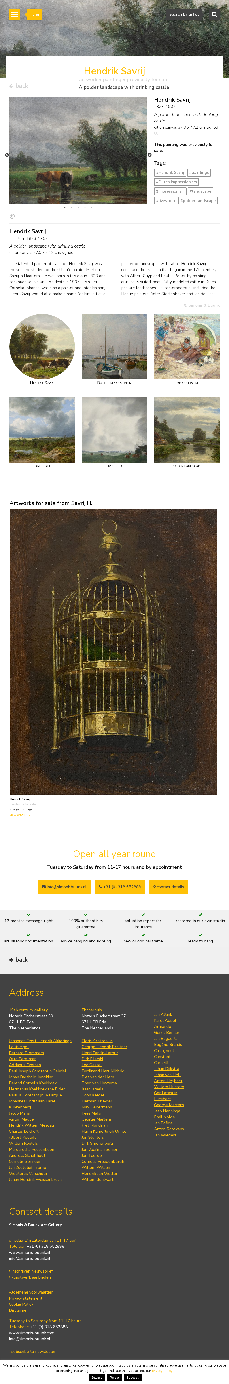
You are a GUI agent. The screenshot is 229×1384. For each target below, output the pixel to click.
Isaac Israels (92, 1089)
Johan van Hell (167, 1074)
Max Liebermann (97, 1107)
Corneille (162, 1062)
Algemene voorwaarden (31, 1292)
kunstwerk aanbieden (30, 1277)
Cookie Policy (21, 1304)
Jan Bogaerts (166, 1038)
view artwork (19, 814)
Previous (7, 155)
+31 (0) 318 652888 (121, 887)
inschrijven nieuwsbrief (31, 1271)
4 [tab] (85, 208)
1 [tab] (65, 208)
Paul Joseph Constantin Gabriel (37, 1071)
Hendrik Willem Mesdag (31, 1125)
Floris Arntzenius (97, 1040)
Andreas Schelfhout (27, 1155)
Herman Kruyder (97, 1101)
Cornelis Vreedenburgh (103, 1161)
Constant (162, 1056)
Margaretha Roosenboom (32, 1149)
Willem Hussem (169, 1087)
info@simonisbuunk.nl (66, 887)
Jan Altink (163, 1014)
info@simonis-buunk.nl (29, 1258)
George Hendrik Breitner (104, 1047)
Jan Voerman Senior (99, 1149)
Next (149, 155)
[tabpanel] (78, 150)
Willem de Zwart (98, 1179)
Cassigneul (164, 1050)
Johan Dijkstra (166, 1068)
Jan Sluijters (93, 1137)
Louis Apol (19, 1047)
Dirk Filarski (92, 1059)
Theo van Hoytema (99, 1083)
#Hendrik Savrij (170, 172)
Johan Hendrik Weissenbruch (35, 1179)
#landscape (200, 191)
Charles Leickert (24, 1131)
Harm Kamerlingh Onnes (104, 1131)
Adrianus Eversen (25, 1065)
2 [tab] (71, 208)
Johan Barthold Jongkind (31, 1077)
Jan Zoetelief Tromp (27, 1167)
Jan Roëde (163, 1123)
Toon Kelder (93, 1095)
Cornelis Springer (25, 1161)
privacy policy (162, 1371)
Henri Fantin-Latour (100, 1053)
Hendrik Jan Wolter (99, 1173)
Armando (162, 1026)
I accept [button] (132, 1378)
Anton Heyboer (168, 1080)
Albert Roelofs (22, 1137)
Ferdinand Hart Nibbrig (103, 1071)
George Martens (97, 1119)
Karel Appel (165, 1020)
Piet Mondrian (95, 1125)
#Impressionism (170, 191)
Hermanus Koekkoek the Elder (37, 1089)
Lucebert (162, 1099)
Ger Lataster (165, 1093)
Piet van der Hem (98, 1077)
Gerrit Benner (166, 1032)
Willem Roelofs (23, 1143)
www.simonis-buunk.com (31, 1333)
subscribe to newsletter (33, 1351)
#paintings (199, 172)
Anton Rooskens (169, 1129)
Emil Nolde (164, 1117)
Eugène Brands (168, 1044)
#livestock (165, 200)
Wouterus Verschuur (28, 1173)
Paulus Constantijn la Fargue (35, 1095)
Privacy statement (25, 1298)
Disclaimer (18, 1310)
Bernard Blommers (26, 1053)
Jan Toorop (92, 1155)
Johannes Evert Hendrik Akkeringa (40, 1040)
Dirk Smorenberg (97, 1143)
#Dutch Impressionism (176, 182)
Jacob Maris (19, 1113)
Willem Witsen (96, 1167)
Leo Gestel (92, 1065)
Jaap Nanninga (167, 1111)
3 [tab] (78, 208)
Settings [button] (96, 1378)
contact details (170, 887)
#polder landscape (198, 200)
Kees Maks (91, 1113)
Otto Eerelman (22, 1059)
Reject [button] (114, 1378)
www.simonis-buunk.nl (29, 1252)
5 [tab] (91, 208)
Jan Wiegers (165, 1135)
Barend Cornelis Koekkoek (33, 1083)
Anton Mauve (21, 1119)
